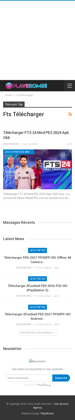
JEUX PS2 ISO (37, 278)
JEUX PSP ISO (37, 250)
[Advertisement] (37, 40)
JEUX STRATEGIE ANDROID (19, 151)
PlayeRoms (47, 413)
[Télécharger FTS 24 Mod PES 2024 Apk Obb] (37, 169)
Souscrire (61, 377)
